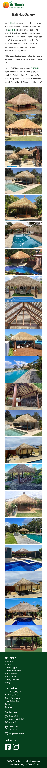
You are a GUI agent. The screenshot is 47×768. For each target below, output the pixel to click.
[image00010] (23, 382)
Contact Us (8, 707)
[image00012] (23, 409)
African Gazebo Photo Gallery (14, 692)
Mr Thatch (11, 23)
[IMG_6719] (23, 167)
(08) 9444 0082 (14, 726)
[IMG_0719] (23, 193)
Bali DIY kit (35, 68)
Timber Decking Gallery (12, 701)
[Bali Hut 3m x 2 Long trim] (23, 274)
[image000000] (23, 624)
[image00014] (23, 462)
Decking (7, 683)
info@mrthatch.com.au (16, 734)
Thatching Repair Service (13, 671)
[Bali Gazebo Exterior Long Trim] (23, 247)
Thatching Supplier (11, 668)
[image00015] (23, 543)
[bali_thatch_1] (23, 220)
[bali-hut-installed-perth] (23, 140)
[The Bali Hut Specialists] (23, 328)
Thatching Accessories (12, 680)
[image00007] (23, 301)
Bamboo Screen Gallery (12, 698)
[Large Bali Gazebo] (23, 113)
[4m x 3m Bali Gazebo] (23, 570)
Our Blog (8, 704)
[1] (23, 597)
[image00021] (23, 489)
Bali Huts (11, 30)
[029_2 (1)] (23, 651)
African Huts (9, 662)
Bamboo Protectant (11, 674)
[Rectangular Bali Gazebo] (23, 355)
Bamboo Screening (11, 677)
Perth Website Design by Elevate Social (24, 764)
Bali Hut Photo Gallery (12, 695)
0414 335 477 (13, 729)
